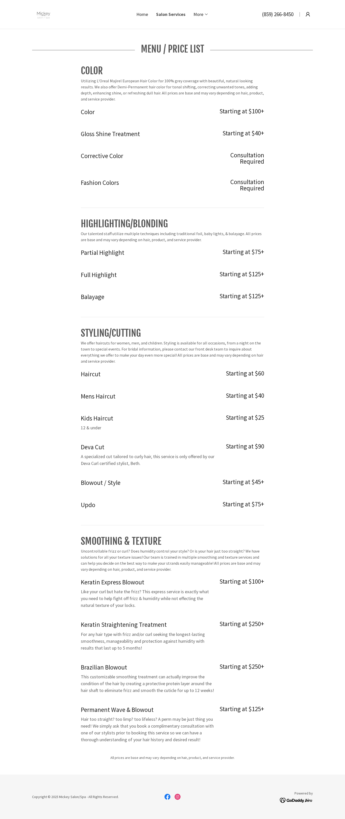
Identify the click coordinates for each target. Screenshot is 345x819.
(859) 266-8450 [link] (277, 14)
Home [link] (142, 14)
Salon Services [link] (170, 14)
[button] (200, 14)
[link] (43, 14)
